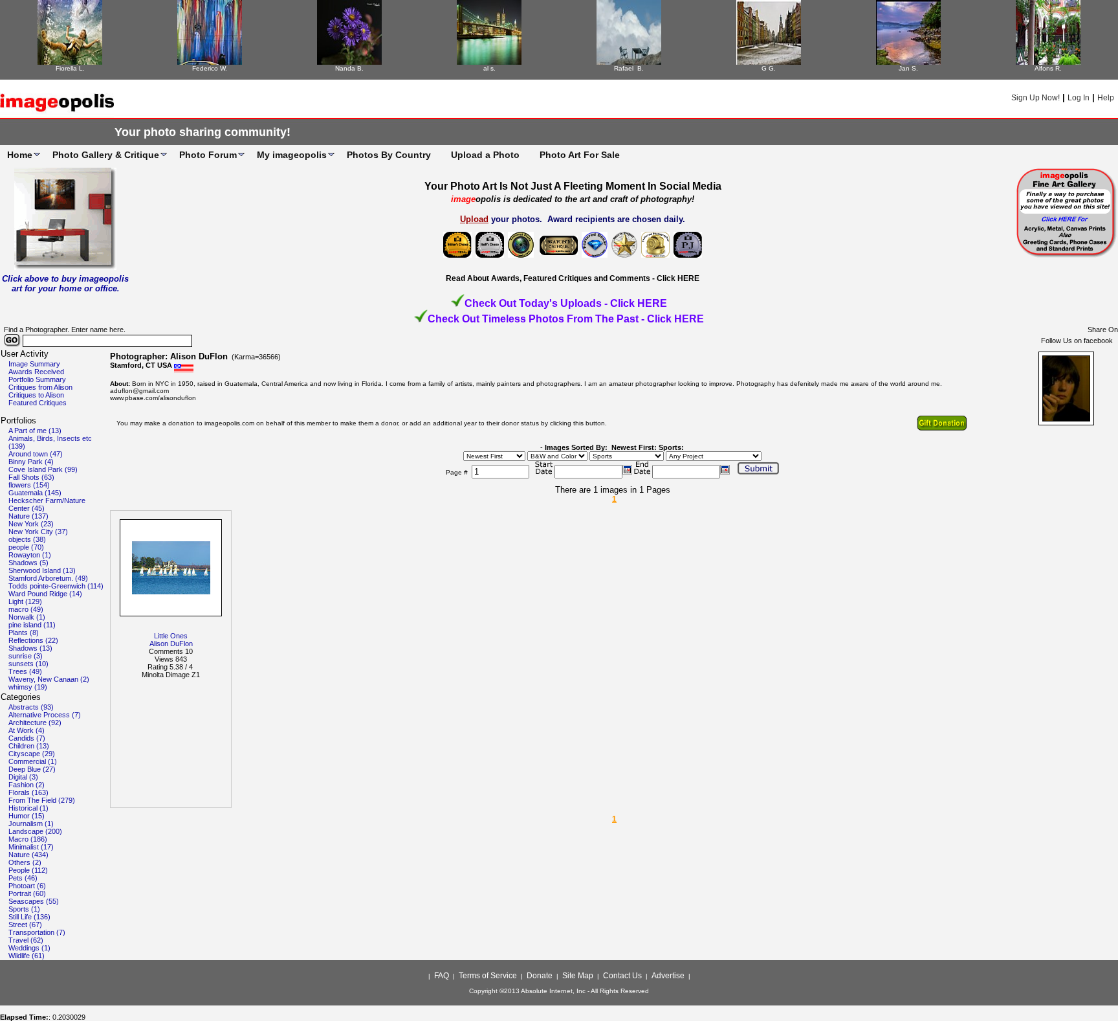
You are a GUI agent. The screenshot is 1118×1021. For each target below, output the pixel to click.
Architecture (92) (34, 722)
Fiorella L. (70, 68)
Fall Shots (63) (31, 477)
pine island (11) (32, 625)
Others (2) (24, 862)
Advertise (668, 975)
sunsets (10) (28, 664)
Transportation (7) (36, 932)
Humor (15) (26, 816)
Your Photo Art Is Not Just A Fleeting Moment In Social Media (572, 186)
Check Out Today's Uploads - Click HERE (566, 303)
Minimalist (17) (31, 847)
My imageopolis (292, 155)
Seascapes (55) (33, 901)
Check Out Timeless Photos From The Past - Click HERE (566, 318)
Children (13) (28, 746)
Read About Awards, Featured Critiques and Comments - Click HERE (572, 278)
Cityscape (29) (31, 753)
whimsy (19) (27, 687)
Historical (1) (28, 808)
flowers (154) (29, 485)
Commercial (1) (32, 761)
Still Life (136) (29, 917)
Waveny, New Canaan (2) (48, 679)
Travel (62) (25, 940)
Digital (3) (23, 777)
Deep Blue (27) (32, 769)
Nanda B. (349, 68)
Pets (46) (23, 878)
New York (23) (31, 524)
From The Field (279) (41, 800)
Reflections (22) (33, 640)
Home (19, 155)
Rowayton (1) (29, 555)
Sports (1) (24, 909)
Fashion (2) (26, 785)
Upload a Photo (485, 155)
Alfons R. (1048, 68)
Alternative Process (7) (44, 715)
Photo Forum (208, 155)
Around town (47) (35, 454)
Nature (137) (28, 516)
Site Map (577, 975)
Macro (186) (27, 839)
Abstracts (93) (31, 707)
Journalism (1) (31, 823)
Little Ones (171, 636)
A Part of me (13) (34, 430)
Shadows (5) (28, 563)
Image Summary (34, 364)
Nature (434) (28, 854)
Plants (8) (23, 632)
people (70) (26, 547)
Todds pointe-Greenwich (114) (56, 586)
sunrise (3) (25, 656)
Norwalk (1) (26, 617)
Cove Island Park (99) (43, 469)
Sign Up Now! (1035, 97)
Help (1105, 97)
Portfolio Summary (37, 379)
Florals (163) (28, 792)
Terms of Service (488, 975)
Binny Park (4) (31, 462)
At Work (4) (26, 730)
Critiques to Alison (36, 395)
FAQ (441, 975)
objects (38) (27, 539)
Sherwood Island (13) (42, 570)
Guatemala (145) (34, 493)
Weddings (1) (29, 948)
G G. (769, 68)
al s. (489, 68)
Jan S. (908, 68)
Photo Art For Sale (580, 155)
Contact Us (622, 975)
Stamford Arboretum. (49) (48, 578)
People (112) (28, 870)
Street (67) (25, 924)
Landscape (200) (35, 831)
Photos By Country (389, 155)
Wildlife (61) (26, 955)
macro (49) (25, 609)
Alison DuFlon (171, 643)
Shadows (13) (30, 648)
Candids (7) (26, 738)
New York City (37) (38, 531)
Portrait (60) (27, 893)
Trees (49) (25, 671)
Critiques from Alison (40, 387)
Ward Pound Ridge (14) (45, 594)
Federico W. (209, 68)
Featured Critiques (37, 403)
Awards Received (36, 372)
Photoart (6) (27, 886)
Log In (1079, 97)
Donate (540, 975)
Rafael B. (629, 68)
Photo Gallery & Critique (105, 155)
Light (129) (25, 601)
